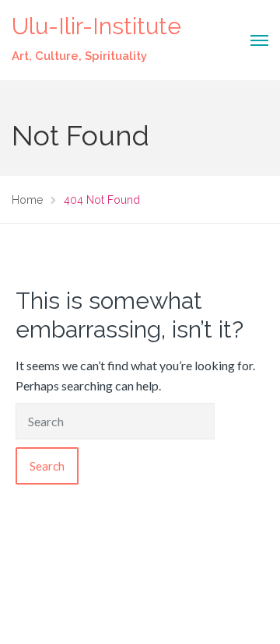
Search (47, 466)
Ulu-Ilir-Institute (96, 26)
